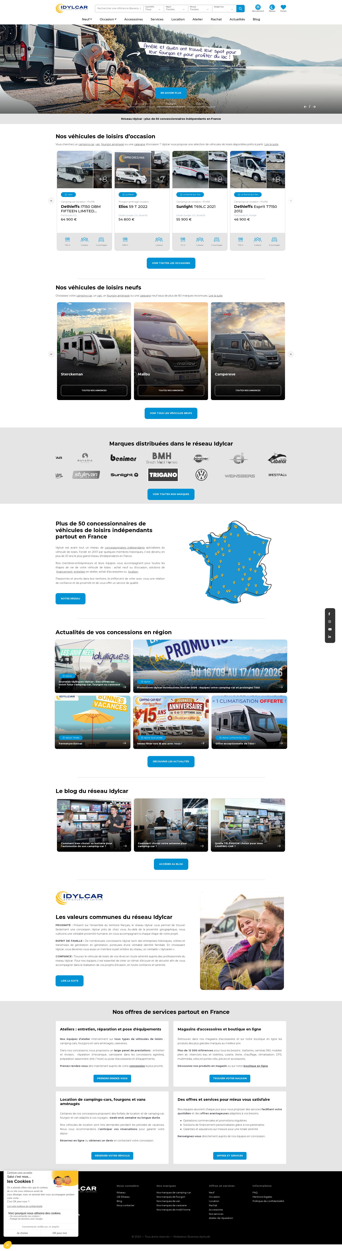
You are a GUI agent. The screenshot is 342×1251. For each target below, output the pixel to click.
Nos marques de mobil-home (173, 1209)
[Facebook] (329, 614)
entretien (79, 571)
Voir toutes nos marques (171, 494)
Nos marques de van (168, 1201)
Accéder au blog (171, 864)
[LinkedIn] (329, 637)
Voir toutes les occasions (171, 263)
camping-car (86, 144)
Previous (51, 201)
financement (64, 571)
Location (214, 1201)
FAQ (255, 1192)
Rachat (213, 1205)
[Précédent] (304, 106)
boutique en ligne (255, 1066)
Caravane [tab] (201, 104)
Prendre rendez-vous (112, 1078)
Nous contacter (125, 1205)
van (97, 144)
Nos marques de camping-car (174, 1192)
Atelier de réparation (221, 1218)
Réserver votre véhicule (112, 1155)
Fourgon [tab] (171, 104)
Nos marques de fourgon (171, 1197)
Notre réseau (70, 598)
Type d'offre (149, 7)
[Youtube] (330, 629)
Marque (193, 7)
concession (137, 1066)
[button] (271, 144)
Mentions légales (262, 1197)
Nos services (216, 1214)
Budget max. (219, 7)
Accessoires (216, 1209)
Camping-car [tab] (141, 104)
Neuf (211, 1192)
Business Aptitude (199, 1236)
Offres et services (230, 1155)
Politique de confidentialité (268, 1201)
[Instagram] (329, 621)
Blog (119, 1201)
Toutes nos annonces (94, 390)
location (133, 571)
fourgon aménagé (112, 144)
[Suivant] (313, 106)
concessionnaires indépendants (125, 547)
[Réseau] (231, 562)
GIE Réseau (123, 1197)
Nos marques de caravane (172, 1205)
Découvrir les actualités (171, 761)
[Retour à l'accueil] (72, 8)
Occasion (214, 1197)
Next (290, 201)
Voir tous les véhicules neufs (171, 413)
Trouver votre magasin (230, 1078)
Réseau (121, 1192)
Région (168, 7)
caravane (139, 144)
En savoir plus (171, 93)
